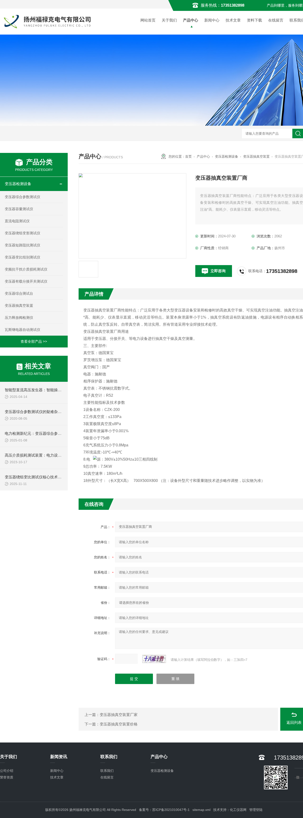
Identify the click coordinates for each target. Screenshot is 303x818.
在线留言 (275, 20)
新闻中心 (211, 20)
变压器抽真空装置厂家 (119, 715)
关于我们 (169, 20)
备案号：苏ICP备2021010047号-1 (164, 810)
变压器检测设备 (18, 184)
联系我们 (107, 771)
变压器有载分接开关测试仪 (26, 281)
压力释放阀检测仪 (19, 318)
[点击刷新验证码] (154, 659)
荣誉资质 (6, 777)
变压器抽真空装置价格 (119, 724)
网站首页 (148, 20)
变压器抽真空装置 (19, 305)
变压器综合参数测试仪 (22, 197)
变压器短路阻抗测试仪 (22, 245)
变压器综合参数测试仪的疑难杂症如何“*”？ (41, 412)
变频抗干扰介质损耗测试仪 (26, 269)
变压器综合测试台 (19, 293)
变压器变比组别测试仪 (22, 257)
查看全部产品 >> (34, 341)
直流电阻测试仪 (17, 221)
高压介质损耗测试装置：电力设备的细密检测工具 (46, 455)
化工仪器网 (238, 810)
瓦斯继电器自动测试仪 (22, 330)
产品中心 (190, 20)
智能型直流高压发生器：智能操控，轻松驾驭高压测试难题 (54, 390)
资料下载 (254, 20)
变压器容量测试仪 (19, 209)
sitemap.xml (201, 810)
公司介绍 (6, 771)
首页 (188, 156)
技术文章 (233, 20)
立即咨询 (218, 271)
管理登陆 (256, 810)
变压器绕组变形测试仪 (22, 233)
